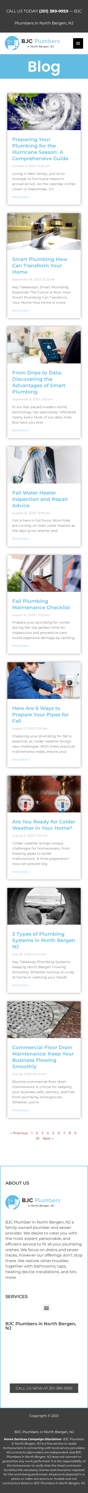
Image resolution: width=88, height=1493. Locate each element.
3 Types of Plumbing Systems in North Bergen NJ (43, 940)
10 (37, 1138)
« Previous (19, 1133)
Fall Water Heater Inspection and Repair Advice (40, 499)
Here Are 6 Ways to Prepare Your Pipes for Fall (40, 714)
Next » (48, 1138)
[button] (47, 1308)
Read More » (21, 197)
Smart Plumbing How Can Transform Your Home (39, 265)
